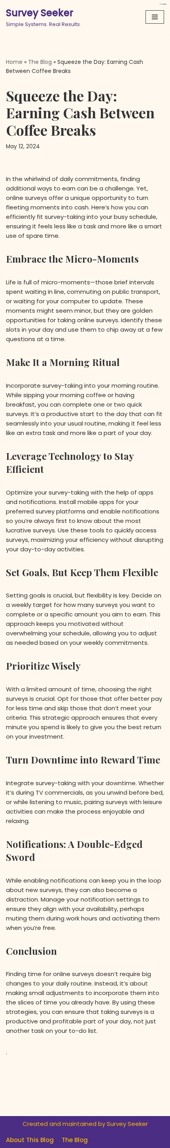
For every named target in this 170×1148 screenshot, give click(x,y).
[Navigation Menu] (154, 17)
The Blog (40, 62)
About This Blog (30, 1140)
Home (14, 62)
